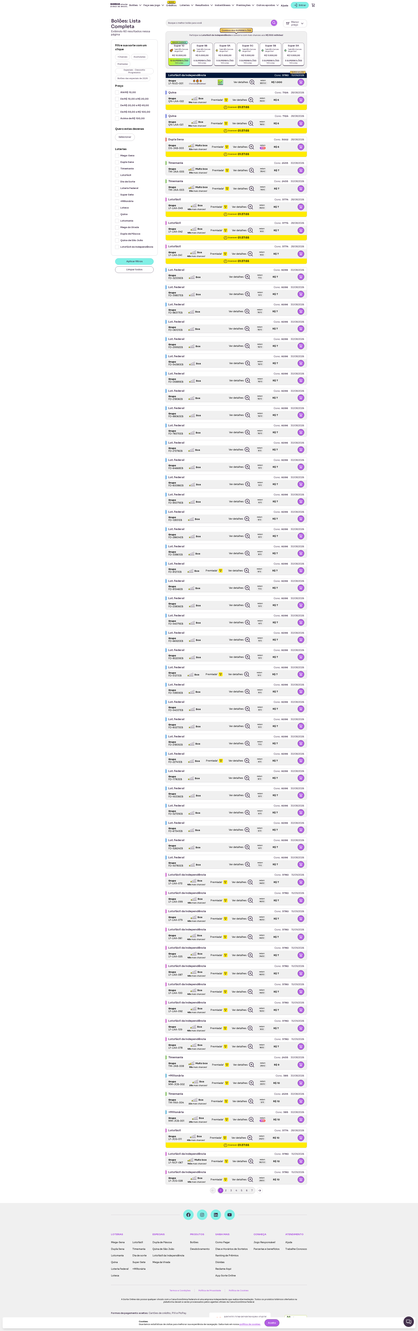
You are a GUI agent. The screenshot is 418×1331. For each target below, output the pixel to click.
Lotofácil (137, 1242)
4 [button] (236, 1190)
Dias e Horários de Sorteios (231, 1249)
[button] (244, 82)
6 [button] (247, 1190)
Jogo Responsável (264, 1242)
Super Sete (138, 1262)
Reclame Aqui (223, 1269)
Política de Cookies (239, 1290)
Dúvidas (220, 1262)
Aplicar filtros (134, 261)
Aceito (272, 1322)
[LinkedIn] (216, 1215)
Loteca (115, 1275)
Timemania (138, 1249)
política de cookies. (250, 1324)
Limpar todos (134, 269)
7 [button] (252, 1190)
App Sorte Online (225, 1275)
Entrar (302, 5)
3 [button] (231, 1190)
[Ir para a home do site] (119, 5)
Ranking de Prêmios (227, 1255)
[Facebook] (188, 1215)
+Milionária (138, 1269)
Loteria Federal (120, 1269)
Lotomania (117, 1255)
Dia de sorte (139, 1255)
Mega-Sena (118, 1242)
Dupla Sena (117, 1249)
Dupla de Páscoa (162, 1242)
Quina (114, 1262)
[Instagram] (202, 1215)
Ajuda (284, 5)
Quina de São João (163, 1249)
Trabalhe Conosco (296, 1249)
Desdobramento (200, 1249)
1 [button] (220, 1190)
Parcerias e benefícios (267, 1249)
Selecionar (125, 136)
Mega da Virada (161, 1262)
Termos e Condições (180, 1290)
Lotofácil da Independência (168, 1255)
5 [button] (241, 1190)
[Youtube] (229, 1215)
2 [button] (225, 1190)
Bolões (194, 1242)
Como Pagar (222, 1242)
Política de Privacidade (210, 1290)
